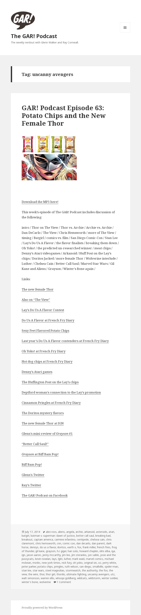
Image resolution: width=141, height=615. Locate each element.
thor (41, 574)
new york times (51, 562)
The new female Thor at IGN (43, 423)
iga (113, 551)
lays (54, 559)
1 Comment (64, 582)
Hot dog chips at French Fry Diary (47, 361)
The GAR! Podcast (34, 36)
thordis (61, 574)
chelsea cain (97, 539)
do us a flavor (48, 547)
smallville (98, 566)
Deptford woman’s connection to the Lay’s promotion (61, 392)
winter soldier (110, 578)
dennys (34, 547)
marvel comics (94, 559)
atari (111, 532)
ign (23, 555)
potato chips (45, 566)
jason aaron (34, 555)
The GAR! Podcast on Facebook (45, 495)
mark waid (78, 559)
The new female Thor (38, 289)
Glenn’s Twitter (33, 475)
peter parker (29, 566)
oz (99, 562)
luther (67, 559)
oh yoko (78, 562)
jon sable (93, 555)
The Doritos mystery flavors (43, 413)
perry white (109, 562)
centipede (83, 539)
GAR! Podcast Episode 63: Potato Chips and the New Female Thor (64, 115)
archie (79, 532)
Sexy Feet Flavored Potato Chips (45, 330)
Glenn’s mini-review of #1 (47, 433)
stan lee (26, 570)
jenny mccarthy (51, 555)
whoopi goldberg (66, 578)
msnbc (36, 562)
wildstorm (94, 578)
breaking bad (103, 535)
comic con (69, 543)
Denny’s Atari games (37, 372)
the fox (103, 570)
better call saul (85, 535)
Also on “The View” (36, 299)
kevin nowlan (42, 559)
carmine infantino (65, 539)
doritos (61, 547)
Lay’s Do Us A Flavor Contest (43, 310)
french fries (103, 547)
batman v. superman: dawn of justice (53, 535)
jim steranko (78, 555)
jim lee (66, 555)
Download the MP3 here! (40, 202)
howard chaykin (88, 551)
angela (70, 532)
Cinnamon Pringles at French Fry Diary (51, 402)
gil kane (39, 551)
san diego (85, 566)
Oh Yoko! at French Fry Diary (44, 351)
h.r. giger (61, 551)
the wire (33, 574)
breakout (27, 539)
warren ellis (47, 578)
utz (113, 574)
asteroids (101, 532)
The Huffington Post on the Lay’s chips (50, 382)
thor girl (50, 574)
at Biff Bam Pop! (40, 454)
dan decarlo (83, 543)
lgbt (60, 559)
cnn (59, 543)
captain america (43, 539)
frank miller (89, 547)
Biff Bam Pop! (32, 464)
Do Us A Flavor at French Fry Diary (48, 320)
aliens (61, 532)
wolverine (45, 582)
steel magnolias (54, 570)
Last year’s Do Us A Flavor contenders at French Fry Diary (65, 341)
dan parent (98, 543)
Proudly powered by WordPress (42, 607)
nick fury (66, 562)
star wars (38, 570)
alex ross (51, 532)
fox (79, 547)
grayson (50, 551)
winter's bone (30, 582)
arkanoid (89, 532)
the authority (89, 570)
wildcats (82, 578)
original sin (90, 562)
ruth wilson (71, 566)
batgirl (25, 535)
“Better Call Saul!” (35, 444)
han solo (73, 551)
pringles (58, 566)
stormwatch (73, 570)
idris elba (105, 551)
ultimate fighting (76, 574)
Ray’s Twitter (31, 485)
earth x (71, 547)
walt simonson (30, 578)
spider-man (111, 566)
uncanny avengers (98, 574)
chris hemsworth (45, 543)
